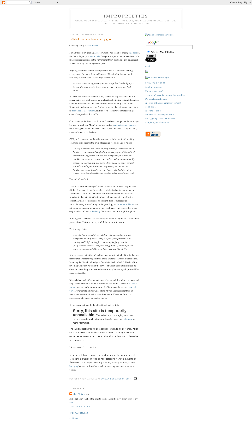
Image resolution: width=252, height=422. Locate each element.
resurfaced (93, 45)
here (96, 52)
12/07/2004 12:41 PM (79, 406)
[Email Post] (135, 378)
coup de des (150, 106)
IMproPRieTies (126, 16)
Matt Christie (79, 394)
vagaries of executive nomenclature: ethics (165, 95)
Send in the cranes (153, 87)
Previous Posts (155, 83)
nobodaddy (95, 211)
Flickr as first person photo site (159, 114)
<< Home (73, 418)
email (148, 66)
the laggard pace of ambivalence (160, 118)
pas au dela (95, 56)
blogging (73, 366)
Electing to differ (153, 110)
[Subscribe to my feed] (146, 71)
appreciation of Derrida (125, 124)
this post (133, 52)
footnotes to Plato (125, 204)
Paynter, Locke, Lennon (156, 98)
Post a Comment (79, 413)
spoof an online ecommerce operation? (163, 102)
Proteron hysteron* (154, 91)
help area (127, 319)
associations (89, 110)
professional (77, 110)
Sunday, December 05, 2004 (116, 379)
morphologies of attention (157, 122)
